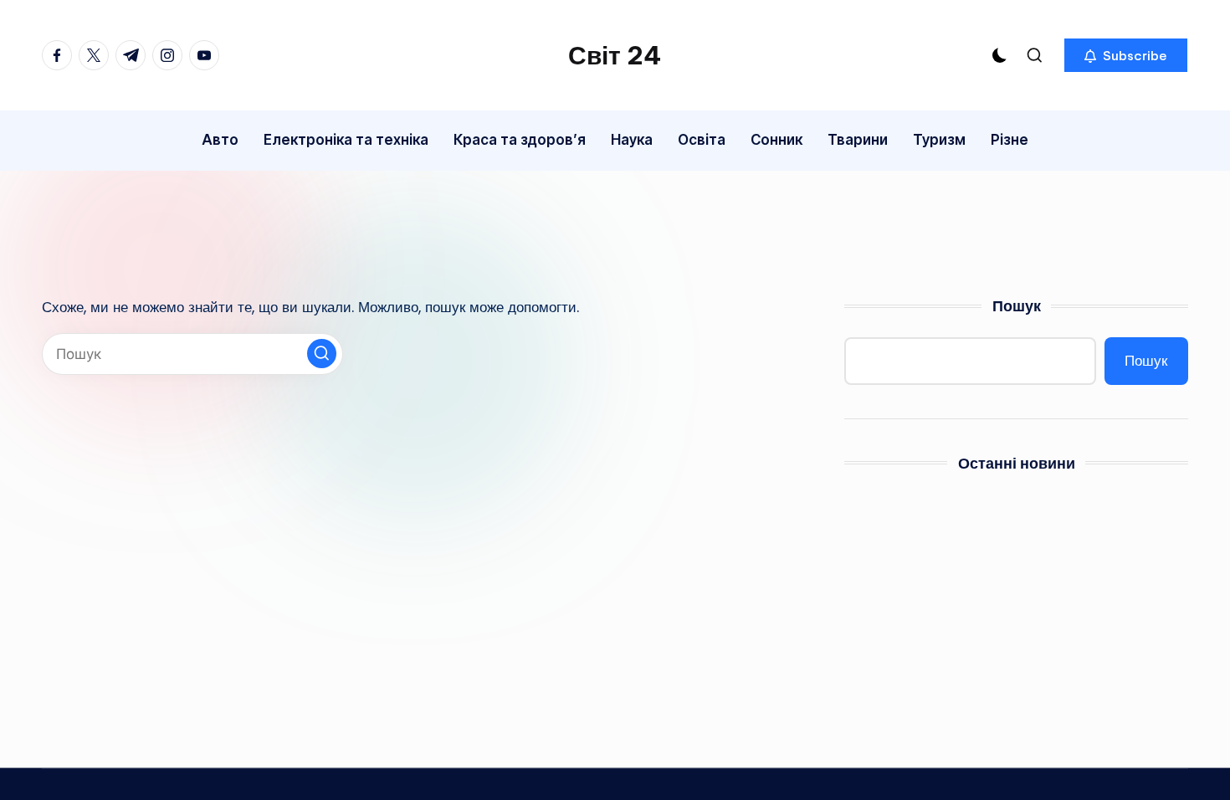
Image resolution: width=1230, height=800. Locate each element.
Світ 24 (615, 55)
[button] (1125, 55)
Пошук (1016, 305)
